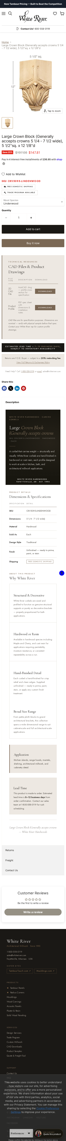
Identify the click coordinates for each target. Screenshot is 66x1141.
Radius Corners (15, 992)
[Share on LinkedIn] (17, 388)
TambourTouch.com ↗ (20, 970)
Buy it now (33, 243)
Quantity (6, 210)
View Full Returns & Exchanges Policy (33, 362)
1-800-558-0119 (27, 371)
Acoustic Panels (14, 1006)
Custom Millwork (14, 1042)
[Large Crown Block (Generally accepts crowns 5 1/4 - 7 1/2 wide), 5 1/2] (7, 122)
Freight (9, 860)
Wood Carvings (14, 1001)
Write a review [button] (33, 912)
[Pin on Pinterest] (23, 388)
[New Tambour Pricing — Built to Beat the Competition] (33, 4)
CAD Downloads (14, 1046)
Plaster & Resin (13, 1010)
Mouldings (12, 997)
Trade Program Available (21, 192)
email (39, 371)
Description (12, 402)
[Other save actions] (29, 1133)
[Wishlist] (55, 13)
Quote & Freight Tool (16, 1055)
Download (45, 291)
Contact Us (11, 870)
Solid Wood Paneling (16, 1015)
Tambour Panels (15, 988)
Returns (9, 850)
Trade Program (13, 1037)
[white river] (33, 17)
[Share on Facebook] (4, 388)
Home (5, 42)
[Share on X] (10, 388)
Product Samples (14, 1051)
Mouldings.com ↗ (45, 970)
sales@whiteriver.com (16, 955)
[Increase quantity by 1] (31, 217)
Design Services (14, 1032)
